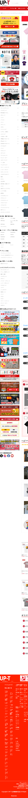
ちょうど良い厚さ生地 (14, 221)
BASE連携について (17, 716)
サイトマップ (25, 693)
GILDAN (2, 239)
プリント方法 (5, 250)
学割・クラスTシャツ (22, 694)
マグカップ (3, 150)
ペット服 (2, 162)
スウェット (3, 124)
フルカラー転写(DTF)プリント (7, 255)
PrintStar (2, 232)
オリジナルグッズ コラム (26, 714)
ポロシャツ (3, 115)
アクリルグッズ (4, 155)
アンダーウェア (4, 164)
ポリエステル (3, 226)
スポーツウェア (4, 160)
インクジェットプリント (6, 253)
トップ (4, 8)
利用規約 (25, 696)
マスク (2, 186)
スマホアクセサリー (5, 174)
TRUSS (12, 234)
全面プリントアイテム (5, 188)
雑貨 (2, 176)
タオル (2, 127)
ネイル (2, 179)
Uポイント (22, 697)
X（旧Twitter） (17, 742)
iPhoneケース (3, 141)
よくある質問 (17, 697)
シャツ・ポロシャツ (5, 283)
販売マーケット (17, 712)
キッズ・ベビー (4, 157)
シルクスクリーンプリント (6, 257)
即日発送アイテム (4, 112)
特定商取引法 (25, 689)
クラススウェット (4, 200)
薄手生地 (2, 220)
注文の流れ (17, 693)
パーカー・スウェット (5, 280)
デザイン (2, 278)
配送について (9, 26)
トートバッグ (3, 129)
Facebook (18, 750)
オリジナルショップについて (17, 723)
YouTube (17, 746)
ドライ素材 (12, 218)
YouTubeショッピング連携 (21, 705)
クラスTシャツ (4, 110)
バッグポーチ (3, 289)
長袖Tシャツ (3, 292)
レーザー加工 (3, 190)
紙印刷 (2, 193)
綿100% (2, 218)
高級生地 (12, 224)
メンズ (2, 244)
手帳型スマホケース (5, 138)
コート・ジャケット (5, 167)
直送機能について (17, 728)
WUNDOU (3, 236)
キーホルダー (3, 145)
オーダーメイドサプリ (5, 212)
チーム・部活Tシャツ (5, 272)
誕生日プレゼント (4, 263)
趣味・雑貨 (3, 274)
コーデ (2, 287)
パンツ (2, 122)
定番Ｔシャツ (24, 555)
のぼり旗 (2, 181)
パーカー (2, 119)
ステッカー (3, 153)
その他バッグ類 (4, 136)
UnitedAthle (12, 232)
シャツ (2, 117)
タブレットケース (4, 172)
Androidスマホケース (5, 143)
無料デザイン (21, 689)
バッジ (2, 148)
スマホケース (3, 285)
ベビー (2, 247)
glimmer (2, 234)
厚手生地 (2, 224)
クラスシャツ (3, 198)
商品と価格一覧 (8, 688)
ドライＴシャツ (25, 608)
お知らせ (2, 305)
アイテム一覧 (13, 8)
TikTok (17, 748)
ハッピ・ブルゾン (4, 169)
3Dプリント (3, 209)
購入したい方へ (21, 8)
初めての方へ (17, 689)
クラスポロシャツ (4, 195)
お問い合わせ (26, 720)
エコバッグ (3, 134)
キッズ (11, 244)
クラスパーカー (4, 202)
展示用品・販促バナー (5, 183)
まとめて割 (21, 700)
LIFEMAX (12, 236)
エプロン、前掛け (4, 131)
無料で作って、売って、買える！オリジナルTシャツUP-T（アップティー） (5, 3)
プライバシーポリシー (25, 699)
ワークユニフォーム (5, 207)
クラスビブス (3, 205)
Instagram (18, 744)
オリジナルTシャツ (5, 108)
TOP (1, 13)
